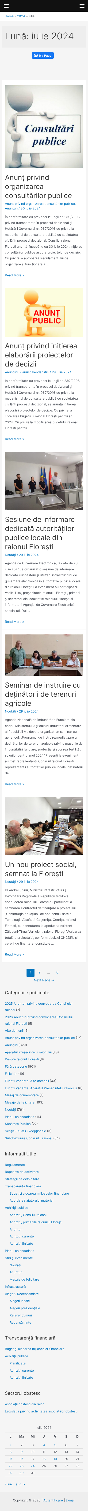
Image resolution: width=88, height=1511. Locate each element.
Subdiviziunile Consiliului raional (28, 1138)
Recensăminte (20, 1322)
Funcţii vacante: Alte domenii (27, 1081)
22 (10, 1466)
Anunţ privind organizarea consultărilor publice (40, 204)
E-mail (70, 1500)
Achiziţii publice (16, 1207)
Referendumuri (21, 1315)
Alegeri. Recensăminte (22, 1294)
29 (10, 1473)
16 (21, 1459)
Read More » (14, 275)
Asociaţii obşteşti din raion (24, 1404)
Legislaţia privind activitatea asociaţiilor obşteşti (41, 1411)
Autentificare (53, 1500)
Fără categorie (16, 1066)
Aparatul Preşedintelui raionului (28, 1052)
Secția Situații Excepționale (25, 1131)
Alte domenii (14, 1030)
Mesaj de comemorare (22, 1095)
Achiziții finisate (21, 1243)
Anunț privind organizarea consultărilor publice (38, 186)
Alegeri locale (20, 1301)
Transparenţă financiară (23, 1186)
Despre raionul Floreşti (22, 1059)
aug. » (20, 1484)
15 (10, 1459)
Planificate (18, 1363)
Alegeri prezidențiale (25, 1308)
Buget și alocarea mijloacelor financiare (39, 1193)
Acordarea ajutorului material (31, 1200)
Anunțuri (16, 1229)
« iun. (9, 1484)
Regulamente (15, 1165)
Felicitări (11, 1074)
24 (33, 1466)
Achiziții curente (22, 1236)
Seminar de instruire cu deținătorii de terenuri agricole (43, 694)
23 (22, 1466)
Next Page (44, 980)
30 (21, 1473)
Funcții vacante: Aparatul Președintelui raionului (41, 1088)
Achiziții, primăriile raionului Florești (36, 1222)
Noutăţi (10, 555)
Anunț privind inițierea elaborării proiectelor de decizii (41, 355)
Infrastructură (15, 1286)
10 (32, 1452)
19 (55, 1459)
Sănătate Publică (18, 1124)
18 (44, 1459)
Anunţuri (11, 208)
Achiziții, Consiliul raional (28, 1215)
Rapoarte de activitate (22, 1172)
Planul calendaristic (34, 372)
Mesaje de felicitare (19, 1102)
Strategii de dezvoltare (22, 1179)
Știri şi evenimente (19, 1258)
